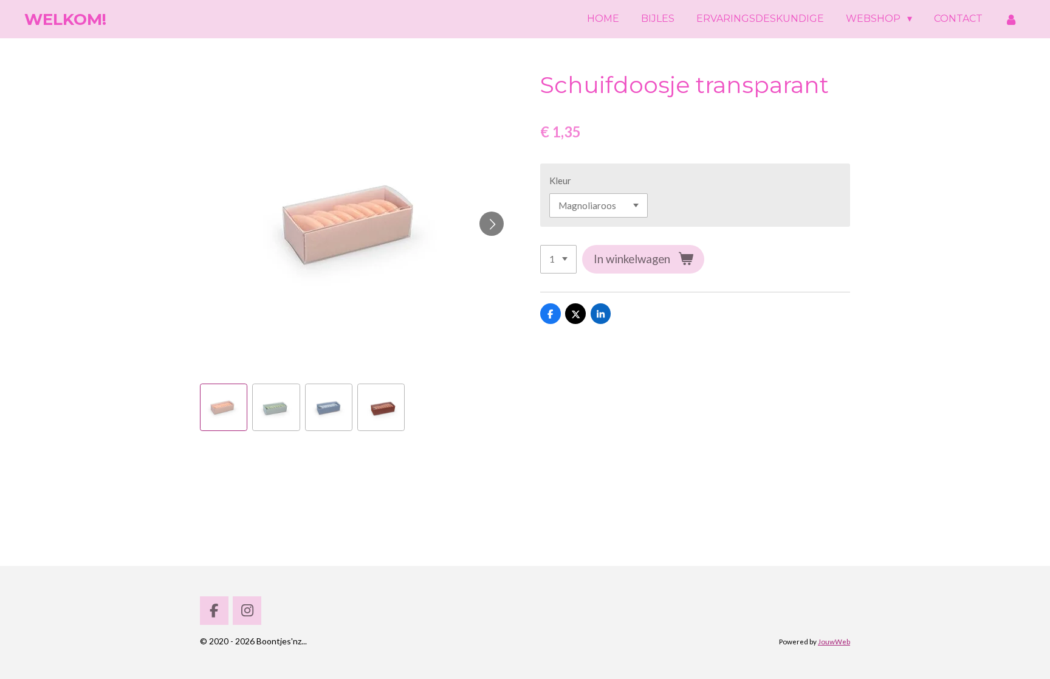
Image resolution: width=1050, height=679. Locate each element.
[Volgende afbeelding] (491, 224)
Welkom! (65, 19)
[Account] (1011, 19)
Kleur (560, 180)
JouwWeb (834, 641)
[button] (223, 407)
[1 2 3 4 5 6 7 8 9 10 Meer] (558, 259)
